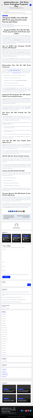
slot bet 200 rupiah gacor (14, 70)
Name (3, 262)
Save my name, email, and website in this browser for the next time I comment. (16, 274)
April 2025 (4, 350)
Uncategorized (5, 15)
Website (3, 270)
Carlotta (6, 239)
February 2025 (4, 354)
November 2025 (4, 334)
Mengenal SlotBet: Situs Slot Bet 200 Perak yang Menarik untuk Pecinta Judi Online (15, 20)
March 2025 (4, 352)
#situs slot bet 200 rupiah (7, 25)
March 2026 (4, 325)
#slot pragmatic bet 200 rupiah (9, 26)
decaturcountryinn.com (17, 72)
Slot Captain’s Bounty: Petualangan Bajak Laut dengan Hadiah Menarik (14, 299)
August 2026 (4, 314)
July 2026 (4, 316)
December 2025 (4, 332)
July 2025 (4, 343)
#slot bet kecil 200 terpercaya (22, 25)
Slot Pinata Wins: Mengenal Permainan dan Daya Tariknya (11, 301)
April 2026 (4, 323)
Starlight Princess (5, 374)
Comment (4, 249)
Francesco (6, 24)
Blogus (19, 416)
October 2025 (4, 336)
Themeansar (23, 416)
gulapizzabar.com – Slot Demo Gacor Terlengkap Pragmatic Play (9, 409)
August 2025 (4, 341)
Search (3, 281)
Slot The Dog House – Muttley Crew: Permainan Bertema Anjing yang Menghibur (15, 291)
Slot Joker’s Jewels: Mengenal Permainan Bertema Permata (12, 297)
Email (3, 266)
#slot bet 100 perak (14, 25)
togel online (4, 376)
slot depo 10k (4, 369)
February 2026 (4, 327)
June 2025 (4, 345)
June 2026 (4, 318)
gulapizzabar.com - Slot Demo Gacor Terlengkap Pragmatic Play (16, 4)
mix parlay (3, 371)
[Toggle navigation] (2, 4)
